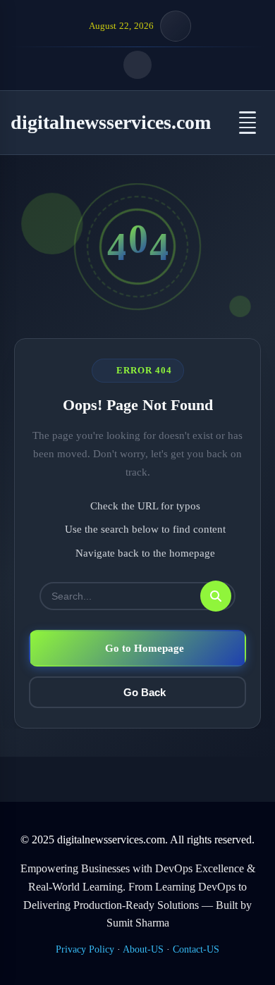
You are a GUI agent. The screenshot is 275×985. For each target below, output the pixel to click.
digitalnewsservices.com (111, 122)
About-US (143, 949)
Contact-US (196, 949)
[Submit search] (215, 596)
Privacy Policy (85, 949)
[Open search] (137, 65)
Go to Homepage (144, 648)
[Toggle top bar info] (175, 26)
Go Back (144, 692)
